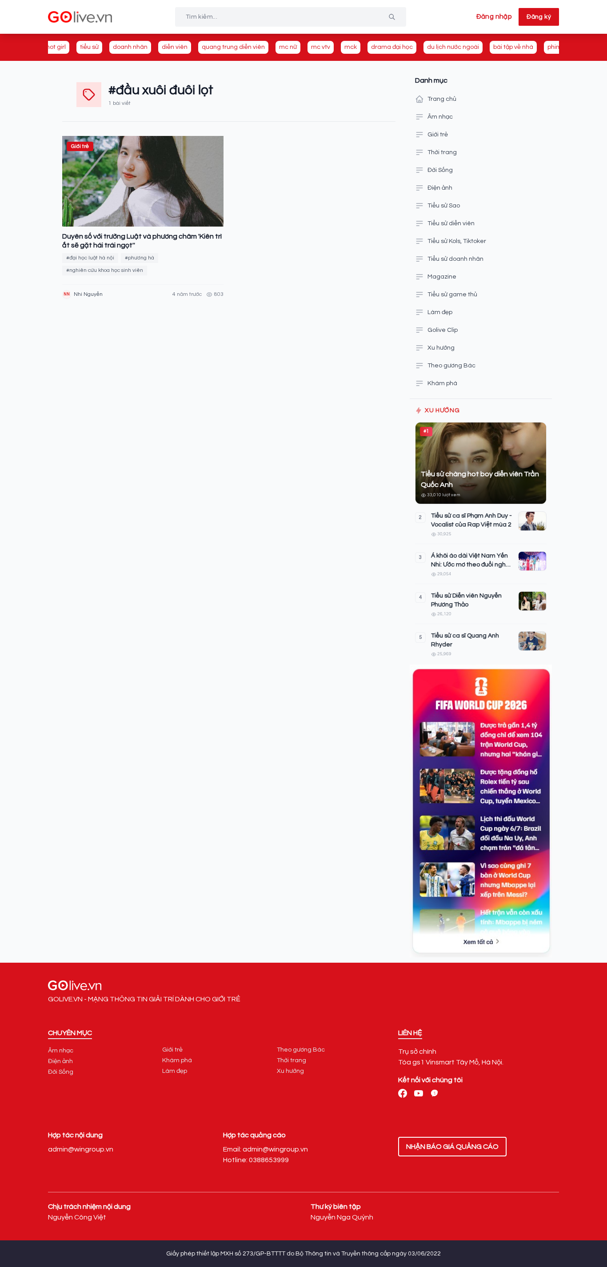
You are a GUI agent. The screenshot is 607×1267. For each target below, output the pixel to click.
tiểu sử (89, 47)
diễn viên (175, 47)
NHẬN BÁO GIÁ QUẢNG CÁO (452, 1146)
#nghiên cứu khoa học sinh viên (104, 270)
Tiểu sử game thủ (452, 294)
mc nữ (288, 47)
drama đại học (392, 47)
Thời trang (442, 152)
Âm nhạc (440, 117)
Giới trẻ (437, 134)
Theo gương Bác (451, 366)
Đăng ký (539, 17)
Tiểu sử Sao (443, 206)
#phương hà (139, 258)
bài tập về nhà (513, 47)
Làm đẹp (439, 312)
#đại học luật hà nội (90, 258)
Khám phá (442, 383)
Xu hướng (441, 348)
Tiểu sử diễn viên (451, 223)
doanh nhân (130, 47)
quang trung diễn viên (233, 47)
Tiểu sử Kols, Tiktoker (456, 241)
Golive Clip (442, 330)
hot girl (56, 47)
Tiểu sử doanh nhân (455, 259)
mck (350, 47)
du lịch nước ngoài (453, 47)
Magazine (441, 277)
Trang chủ (441, 99)
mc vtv (320, 47)
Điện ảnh (439, 188)
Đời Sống (440, 170)
